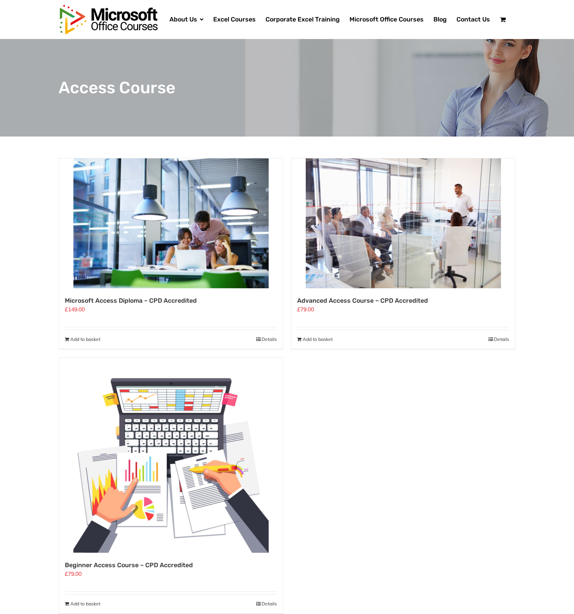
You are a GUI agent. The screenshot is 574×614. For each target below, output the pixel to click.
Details (269, 339)
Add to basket (85, 339)
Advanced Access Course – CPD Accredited (362, 300)
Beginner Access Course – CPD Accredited (129, 565)
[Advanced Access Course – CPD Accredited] (403, 223)
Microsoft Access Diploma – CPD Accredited (131, 300)
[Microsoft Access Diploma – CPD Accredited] (171, 223)
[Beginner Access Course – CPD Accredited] (171, 455)
